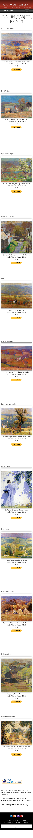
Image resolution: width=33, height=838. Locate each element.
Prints (18, 822)
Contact (26, 822)
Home (9, 820)
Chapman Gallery (16, 4)
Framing (23, 820)
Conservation (9, 822)
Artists (15, 820)
